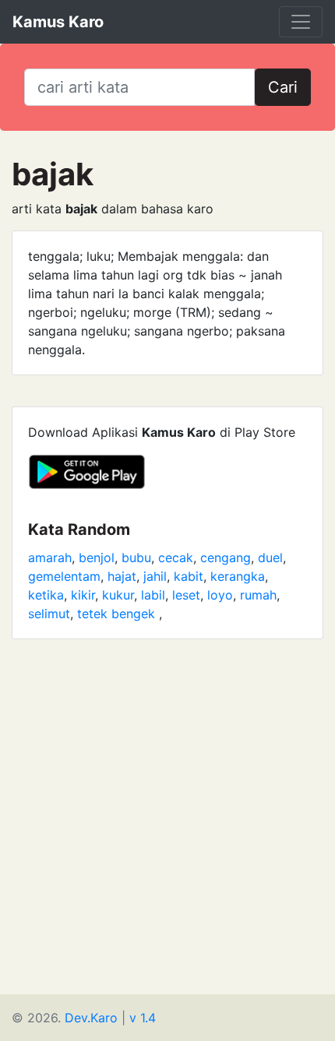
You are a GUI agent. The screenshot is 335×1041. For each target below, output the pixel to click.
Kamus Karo (58, 21)
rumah (258, 595)
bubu (136, 557)
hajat (122, 576)
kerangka (237, 576)
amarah (50, 557)
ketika (46, 595)
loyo (220, 595)
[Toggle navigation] (301, 21)
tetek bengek (118, 613)
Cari (283, 87)
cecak (175, 557)
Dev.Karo (91, 1017)
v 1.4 (142, 1017)
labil (153, 595)
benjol (97, 557)
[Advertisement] (167, 826)
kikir (83, 595)
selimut (49, 613)
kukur (118, 595)
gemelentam (64, 576)
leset (186, 595)
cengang (225, 557)
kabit (188, 576)
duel (270, 557)
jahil (155, 576)
